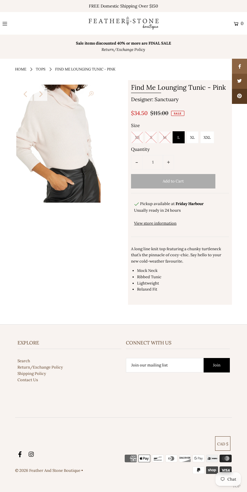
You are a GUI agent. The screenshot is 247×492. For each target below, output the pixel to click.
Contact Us (27, 379)
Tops (40, 69)
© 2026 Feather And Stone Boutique (48, 470)
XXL (207, 137)
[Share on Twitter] (239, 81)
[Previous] (26, 94)
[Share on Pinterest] (239, 96)
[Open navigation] (24, 23)
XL (192, 137)
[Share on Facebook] (239, 66)
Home (20, 69)
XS (137, 137)
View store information (155, 223)
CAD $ (222, 444)
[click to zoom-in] (91, 94)
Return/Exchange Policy (40, 367)
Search (23, 360)
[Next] (40, 94)
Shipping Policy (31, 373)
